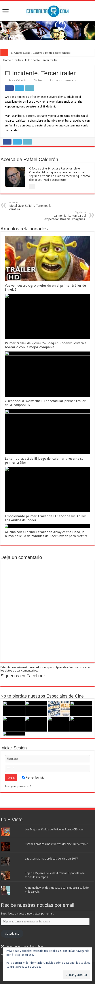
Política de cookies (29, 966)
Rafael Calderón (18, 80)
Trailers (18, 60)
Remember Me (34, 777)
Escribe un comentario (63, 80)
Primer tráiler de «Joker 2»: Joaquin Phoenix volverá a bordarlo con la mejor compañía (45, 345)
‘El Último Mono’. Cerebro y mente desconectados (40, 52)
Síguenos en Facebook (23, 675)
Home (7, 60)
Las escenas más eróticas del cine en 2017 (51, 858)
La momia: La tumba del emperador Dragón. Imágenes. (65, 216)
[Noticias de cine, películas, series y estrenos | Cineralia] (47, 10)
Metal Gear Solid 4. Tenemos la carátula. (30, 206)
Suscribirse (12, 933)
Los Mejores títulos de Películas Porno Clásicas (54, 829)
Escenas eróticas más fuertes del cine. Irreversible (56, 844)
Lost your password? (18, 786)
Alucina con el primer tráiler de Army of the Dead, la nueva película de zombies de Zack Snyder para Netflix (46, 534)
